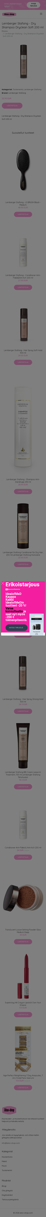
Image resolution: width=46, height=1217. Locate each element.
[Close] (2, 583)
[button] (17, 627)
